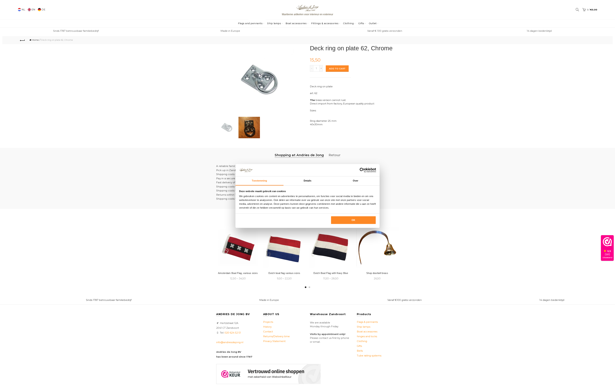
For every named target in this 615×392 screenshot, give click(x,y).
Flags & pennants (367, 321)
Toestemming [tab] (259, 180)
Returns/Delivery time (276, 336)
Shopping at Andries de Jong (299, 155)
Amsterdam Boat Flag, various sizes (238, 273)
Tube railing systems (369, 355)
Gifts (361, 23)
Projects (268, 321)
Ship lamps (274, 23)
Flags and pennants (251, 22)
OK (353, 220)
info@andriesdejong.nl (229, 342)
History (267, 326)
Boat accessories (296, 23)
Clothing (348, 23)
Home (35, 40)
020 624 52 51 (233, 332)
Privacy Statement (274, 341)
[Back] (22, 40)
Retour (334, 155)
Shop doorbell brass (377, 273)
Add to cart (337, 68)
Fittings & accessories (324, 23)
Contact (268, 331)
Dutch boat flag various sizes (284, 273)
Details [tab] (308, 180)
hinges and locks (367, 336)
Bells (360, 350)
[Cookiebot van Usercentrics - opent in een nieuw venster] (362, 170)
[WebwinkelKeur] (268, 374)
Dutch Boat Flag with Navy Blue (330, 273)
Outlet (373, 23)
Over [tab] (355, 180)
